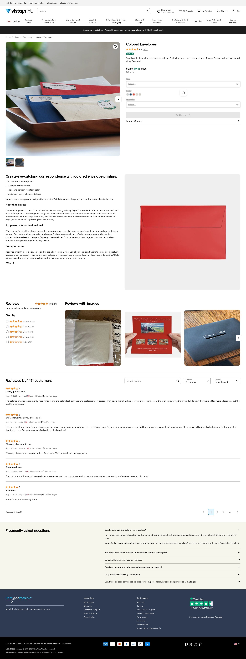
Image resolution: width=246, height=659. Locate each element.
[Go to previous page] (203, 512)
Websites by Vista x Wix (16, 3)
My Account (89, 602)
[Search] (147, 11)
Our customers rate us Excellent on (205, 617)
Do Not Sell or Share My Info (149, 628)
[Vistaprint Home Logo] (19, 11)
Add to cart (181, 115)
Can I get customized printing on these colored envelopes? (133, 567)
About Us (140, 602)
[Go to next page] (237, 512)
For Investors (142, 617)
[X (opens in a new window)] (190, 645)
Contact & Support (92, 610)
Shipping (88, 606)
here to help (23, 609)
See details (137, 61)
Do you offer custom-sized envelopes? (123, 560)
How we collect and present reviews (23, 308)
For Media (141, 621)
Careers (140, 606)
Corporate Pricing (36, 3)
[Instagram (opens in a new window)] (195, 645)
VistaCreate (52, 3)
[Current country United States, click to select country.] (237, 643)
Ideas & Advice (90, 613)
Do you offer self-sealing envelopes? (122, 574)
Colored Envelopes (44, 37)
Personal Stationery (23, 37)
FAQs (8, 263)
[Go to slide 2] (19, 162)
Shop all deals (157, 30)
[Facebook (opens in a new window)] (186, 645)
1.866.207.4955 (11, 643)
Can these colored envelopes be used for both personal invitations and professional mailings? (150, 581)
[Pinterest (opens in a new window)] (200, 644)
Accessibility (89, 617)
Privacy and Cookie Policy (33, 643)
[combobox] (91, 11)
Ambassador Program (146, 610)
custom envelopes (185, 535)
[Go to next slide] (118, 99)
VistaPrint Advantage (69, 3)
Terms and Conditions (52, 643)
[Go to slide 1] (10, 162)
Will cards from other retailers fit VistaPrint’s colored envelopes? (136, 552)
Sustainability (142, 624)
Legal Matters (67, 643)
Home (8, 37)
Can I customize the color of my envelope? (125, 530)
